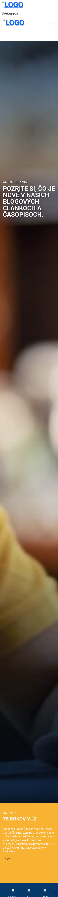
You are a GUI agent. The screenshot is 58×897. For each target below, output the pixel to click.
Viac (7, 858)
